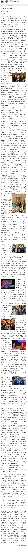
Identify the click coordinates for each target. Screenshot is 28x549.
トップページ (3, 5)
